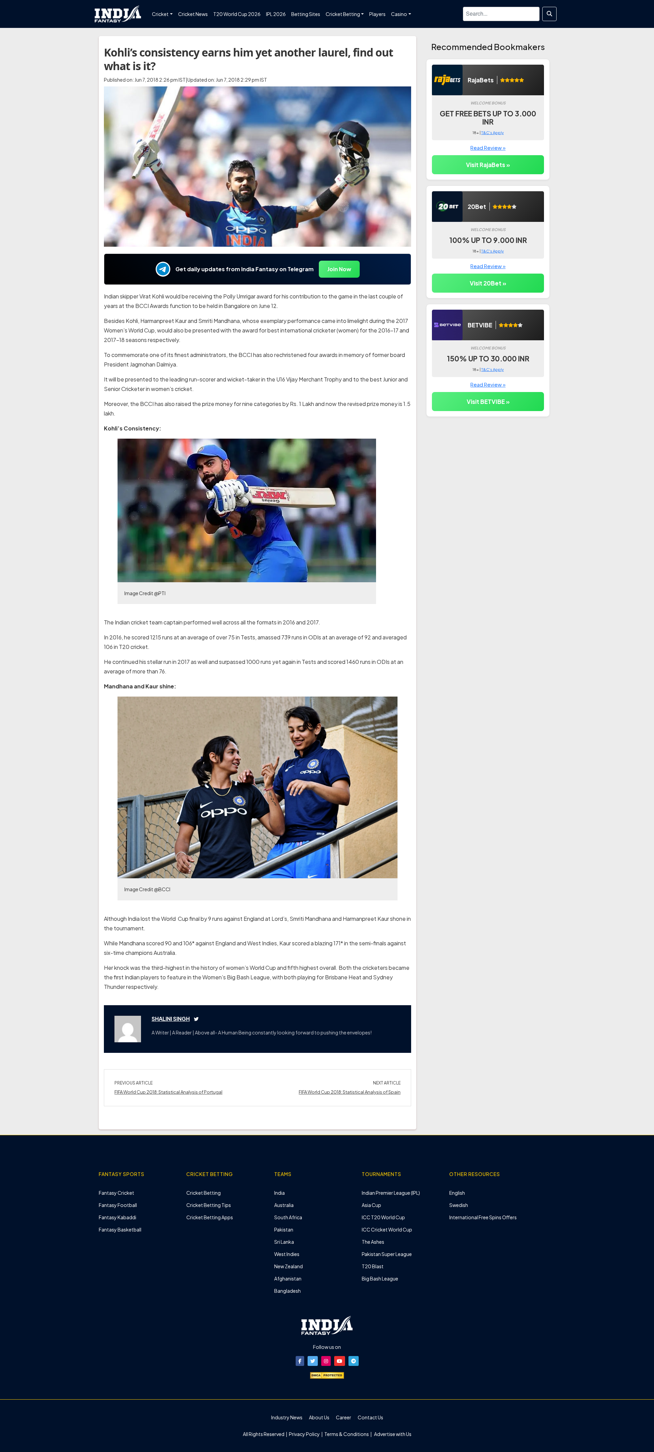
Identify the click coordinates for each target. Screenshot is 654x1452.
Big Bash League (380, 1278)
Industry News (286, 1417)
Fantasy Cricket (116, 1193)
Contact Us (370, 1417)
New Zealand (288, 1266)
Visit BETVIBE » (488, 401)
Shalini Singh (171, 1018)
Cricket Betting (203, 1193)
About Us (319, 1417)
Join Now (339, 269)
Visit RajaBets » (488, 164)
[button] (300, 1361)
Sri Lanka (284, 1242)
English (457, 1193)
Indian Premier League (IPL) (391, 1193)
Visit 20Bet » (488, 283)
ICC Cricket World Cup (387, 1229)
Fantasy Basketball (120, 1229)
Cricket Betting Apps (209, 1217)
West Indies (286, 1254)
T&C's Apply (492, 132)
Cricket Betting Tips (208, 1205)
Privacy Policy (305, 1434)
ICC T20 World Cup (383, 1217)
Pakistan (283, 1229)
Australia (284, 1205)
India (279, 1193)
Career (343, 1417)
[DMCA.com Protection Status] (327, 1375)
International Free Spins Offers (483, 1217)
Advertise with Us (392, 1434)
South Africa (288, 1217)
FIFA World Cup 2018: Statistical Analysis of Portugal (168, 1092)
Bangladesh (287, 1291)
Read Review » (487, 147)
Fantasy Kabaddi (117, 1217)
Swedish (458, 1205)
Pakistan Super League (387, 1254)
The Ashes (373, 1242)
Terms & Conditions (347, 1434)
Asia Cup (371, 1205)
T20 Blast (373, 1266)
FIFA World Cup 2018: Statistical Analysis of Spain (350, 1092)
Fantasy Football (118, 1205)
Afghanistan (287, 1278)
